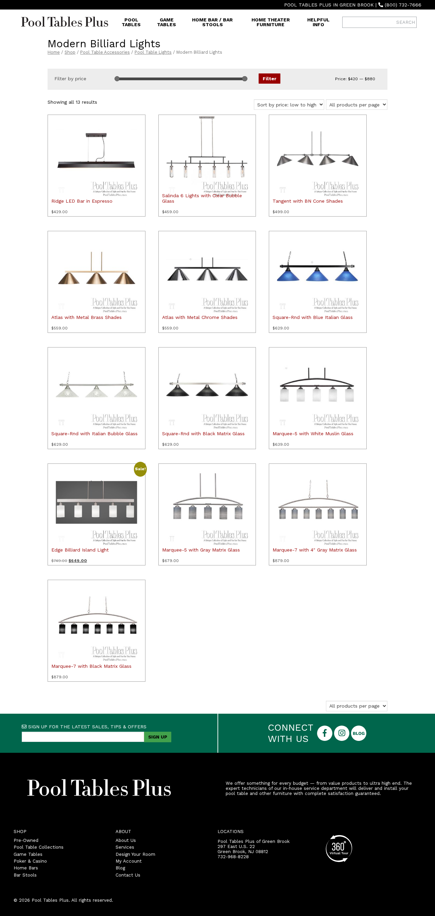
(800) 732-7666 (403, 4)
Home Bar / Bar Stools (212, 22)
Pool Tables (131, 22)
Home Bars (26, 867)
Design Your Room (135, 854)
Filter (269, 78)
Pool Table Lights (153, 52)
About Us (126, 840)
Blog (120, 867)
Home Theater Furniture (270, 22)
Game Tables (166, 22)
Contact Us (128, 875)
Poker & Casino (30, 861)
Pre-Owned (26, 840)
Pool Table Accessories (105, 52)
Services (125, 847)
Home (54, 52)
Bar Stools (25, 875)
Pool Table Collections (39, 847)
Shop (70, 52)
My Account (129, 861)
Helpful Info (318, 22)
